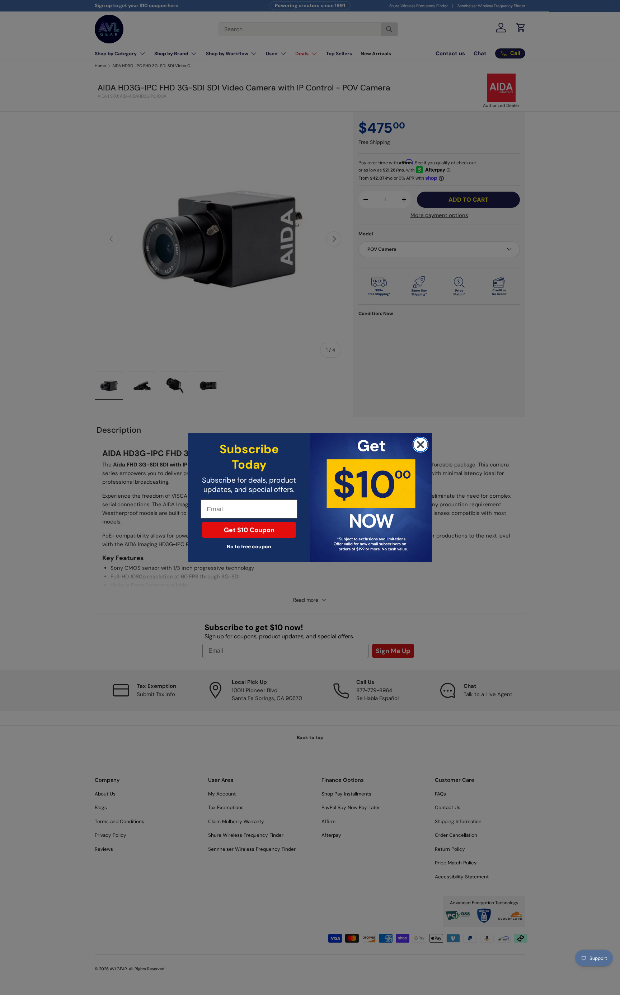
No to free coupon (249, 546)
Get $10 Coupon (249, 530)
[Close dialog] (420, 444)
